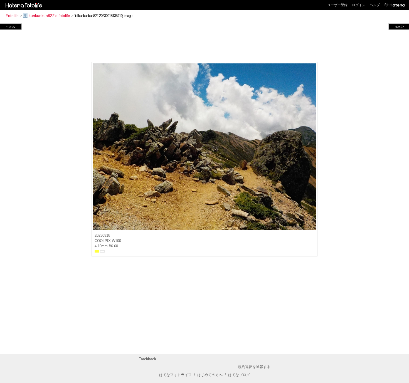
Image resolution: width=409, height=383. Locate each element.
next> (399, 26)
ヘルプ (375, 5)
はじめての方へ (210, 375)
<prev (11, 26)
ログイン (358, 5)
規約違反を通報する (254, 367)
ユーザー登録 (337, 5)
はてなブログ (239, 375)
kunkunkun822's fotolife (49, 15)
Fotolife (12, 15)
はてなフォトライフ (175, 375)
